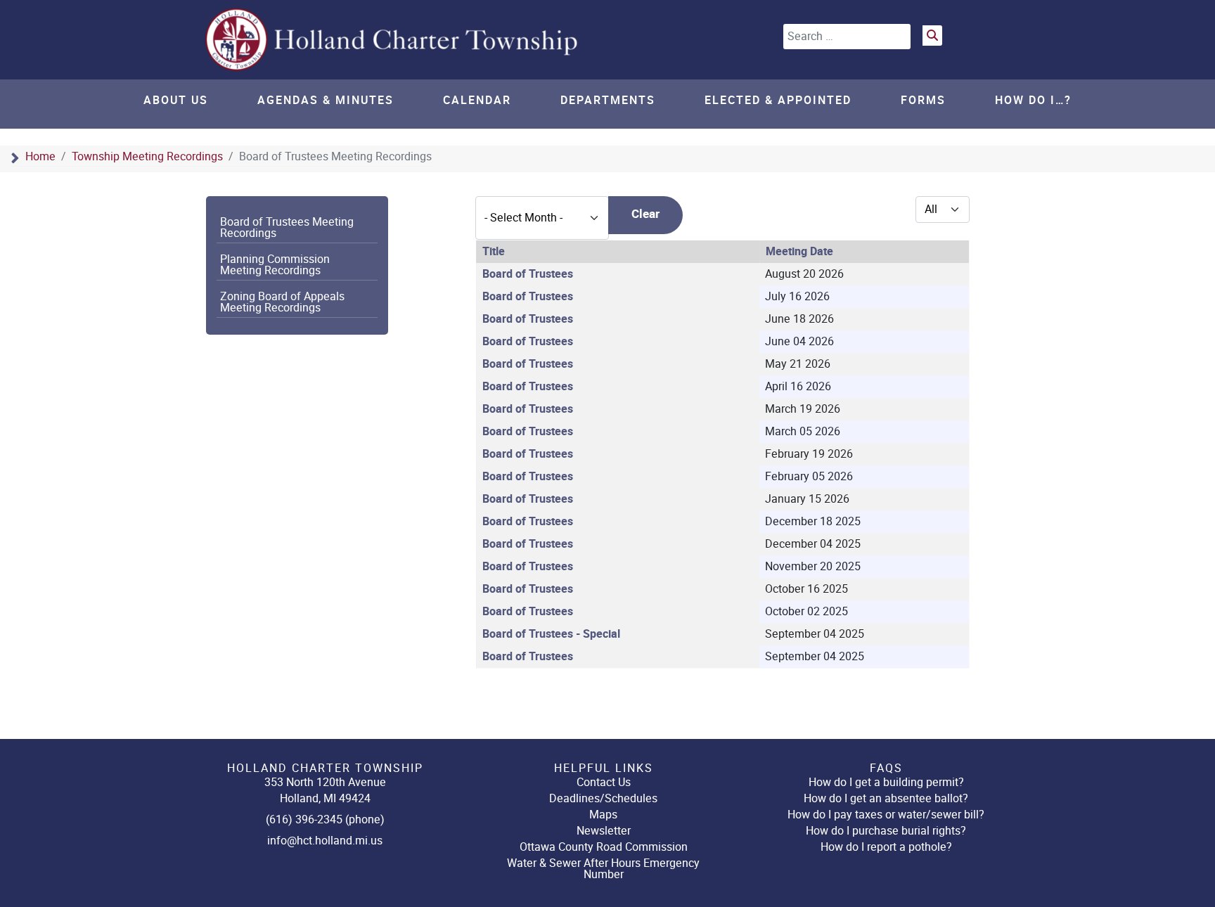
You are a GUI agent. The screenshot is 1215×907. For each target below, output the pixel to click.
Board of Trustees (527, 274)
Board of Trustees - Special (551, 634)
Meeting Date (799, 251)
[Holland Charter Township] (393, 40)
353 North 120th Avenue (325, 782)
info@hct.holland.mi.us (324, 840)
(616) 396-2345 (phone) (325, 819)
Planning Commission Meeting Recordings (275, 265)
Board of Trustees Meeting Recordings (287, 228)
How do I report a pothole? (886, 847)
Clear (645, 214)
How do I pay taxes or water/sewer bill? (886, 814)
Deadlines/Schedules (603, 798)
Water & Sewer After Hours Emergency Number (603, 868)
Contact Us (604, 782)
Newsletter (604, 831)
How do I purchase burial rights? (886, 831)
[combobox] (847, 36)
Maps (603, 814)
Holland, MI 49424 (325, 798)
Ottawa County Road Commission (604, 847)
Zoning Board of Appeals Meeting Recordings (282, 302)
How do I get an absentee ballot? (886, 798)
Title (493, 251)
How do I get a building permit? (886, 782)
